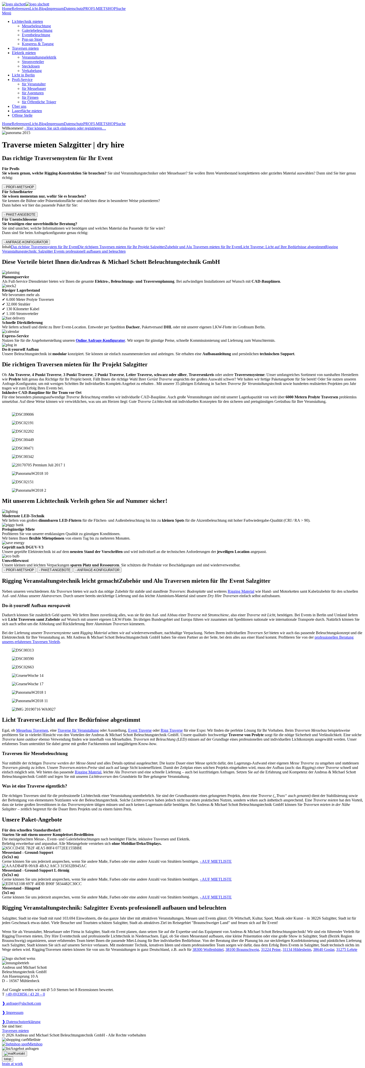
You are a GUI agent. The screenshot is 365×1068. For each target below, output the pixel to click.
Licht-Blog (38, 8)
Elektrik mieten (24, 53)
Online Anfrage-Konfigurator (100, 340)
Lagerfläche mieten (27, 111)
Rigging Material (241, 591)
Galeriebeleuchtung (37, 30)
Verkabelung (32, 71)
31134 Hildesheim (297, 949)
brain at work (12, 1064)
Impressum (55, 8)
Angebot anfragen (24, 1048)
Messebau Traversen (32, 730)
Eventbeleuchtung (36, 35)
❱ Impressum (12, 1012)
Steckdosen (31, 66)
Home (7, 8)
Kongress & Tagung (38, 44)
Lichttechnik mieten (27, 21)
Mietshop (35, 1044)
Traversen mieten (25, 48)
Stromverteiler (33, 62)
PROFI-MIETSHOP (99, 8)
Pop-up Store (32, 39)
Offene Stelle (22, 115)
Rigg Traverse (172, 730)
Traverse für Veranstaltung (78, 730)
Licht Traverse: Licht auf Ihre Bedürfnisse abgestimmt (283, 247)
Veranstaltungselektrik (39, 57)
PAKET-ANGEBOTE (20, 214)
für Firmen (30, 97)
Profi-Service (22, 79)
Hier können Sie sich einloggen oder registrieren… (65, 128)
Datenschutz (73, 8)
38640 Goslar (323, 949)
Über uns (19, 106)
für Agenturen (33, 93)
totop (7, 1059)
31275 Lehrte (346, 949)
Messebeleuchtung (36, 26)
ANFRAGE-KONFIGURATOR (26, 242)
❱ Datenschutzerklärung (21, 1022)
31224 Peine (271, 949)
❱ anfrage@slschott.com (21, 1003)
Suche (121, 8)
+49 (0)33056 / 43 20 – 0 (25, 994)
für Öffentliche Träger (39, 102)
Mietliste (33, 1039)
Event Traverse (140, 730)
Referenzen (21, 8)
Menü (6, 13)
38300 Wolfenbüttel (207, 949)
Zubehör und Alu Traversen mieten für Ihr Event (203, 247)
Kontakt (19, 1053)
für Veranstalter (34, 84)
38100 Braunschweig (242, 949)
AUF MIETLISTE (216, 861)
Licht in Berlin (23, 75)
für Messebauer (34, 88)
